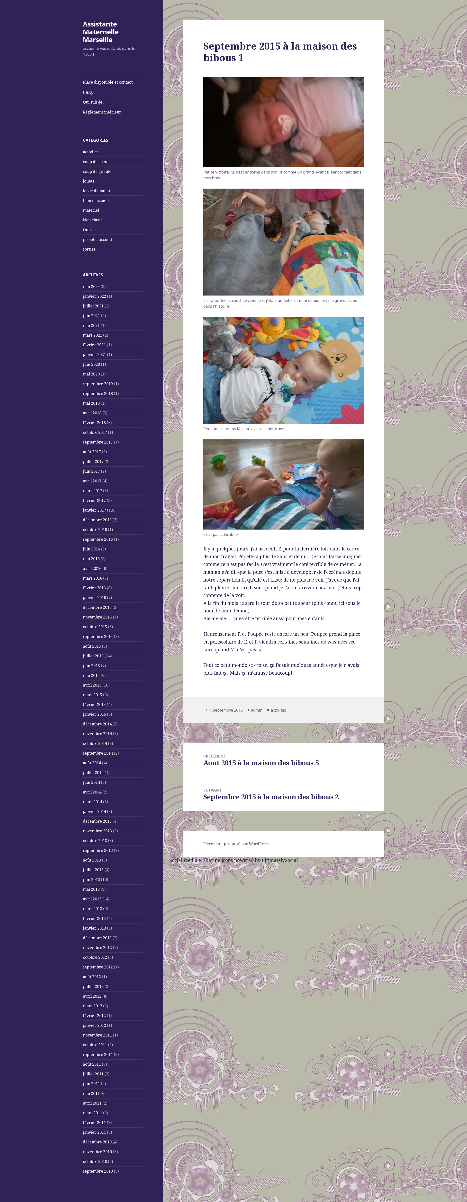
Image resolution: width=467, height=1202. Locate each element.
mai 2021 (91, 325)
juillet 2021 (93, 306)
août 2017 (92, 451)
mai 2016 (91, 558)
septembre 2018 (98, 393)
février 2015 (94, 704)
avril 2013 (92, 899)
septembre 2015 (98, 636)
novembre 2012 (97, 947)
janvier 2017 (94, 510)
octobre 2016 (95, 529)
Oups (87, 229)
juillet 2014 (93, 772)
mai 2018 (91, 403)
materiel (91, 210)
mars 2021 (92, 335)
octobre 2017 (95, 432)
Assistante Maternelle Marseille (101, 31)
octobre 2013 (95, 840)
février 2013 (94, 918)
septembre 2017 (98, 442)
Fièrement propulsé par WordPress (236, 843)
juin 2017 (91, 471)
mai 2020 (91, 374)
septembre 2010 (98, 1171)
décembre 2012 (97, 938)
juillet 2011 (93, 1074)
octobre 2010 (95, 1161)
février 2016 (94, 588)
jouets (88, 181)
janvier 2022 (94, 296)
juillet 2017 (93, 461)
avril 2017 (92, 481)
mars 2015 (92, 694)
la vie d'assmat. (97, 190)
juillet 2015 (93, 656)
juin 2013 (91, 879)
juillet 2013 (93, 869)
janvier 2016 (94, 597)
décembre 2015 (97, 607)
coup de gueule (97, 171)
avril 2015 (92, 685)
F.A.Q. (88, 92)
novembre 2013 (97, 831)
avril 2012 (92, 996)
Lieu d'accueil (96, 200)
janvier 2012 (94, 1025)
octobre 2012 (95, 957)
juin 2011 (91, 1083)
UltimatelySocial (280, 860)
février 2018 (94, 422)
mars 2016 (92, 578)
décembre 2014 (97, 724)
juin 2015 (91, 665)
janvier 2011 (94, 1132)
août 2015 (92, 646)
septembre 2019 (98, 383)
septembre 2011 (98, 1054)
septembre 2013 (98, 850)
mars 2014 (92, 801)
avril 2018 (92, 413)
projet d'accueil (97, 239)
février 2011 (94, 1122)
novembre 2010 (97, 1151)
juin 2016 (91, 549)
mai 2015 (91, 675)
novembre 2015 (97, 617)
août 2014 (92, 763)
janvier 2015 (94, 714)
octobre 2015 (95, 626)
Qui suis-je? (93, 102)
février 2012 (94, 1015)
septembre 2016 (98, 539)
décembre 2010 (97, 1142)
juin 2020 (91, 364)
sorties (89, 249)
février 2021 (94, 345)
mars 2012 (92, 1006)
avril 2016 (92, 568)
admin (256, 710)
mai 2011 (91, 1093)
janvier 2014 (94, 811)
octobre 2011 (95, 1044)
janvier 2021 (94, 354)
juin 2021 (91, 315)
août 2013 (92, 860)
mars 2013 (92, 908)
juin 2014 (91, 782)
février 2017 (94, 500)
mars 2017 (92, 490)
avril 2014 (92, 792)
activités (91, 152)
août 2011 (92, 1064)
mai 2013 (91, 889)
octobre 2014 (95, 743)
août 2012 (92, 976)
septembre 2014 (98, 753)
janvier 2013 (94, 928)
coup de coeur (96, 161)
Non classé (93, 220)
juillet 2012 (93, 986)
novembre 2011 (97, 1035)
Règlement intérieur (102, 112)
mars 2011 (92, 1112)
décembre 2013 (97, 821)
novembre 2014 (97, 733)
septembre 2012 (98, 967)
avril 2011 (92, 1103)
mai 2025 (91, 286)
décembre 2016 (97, 520)
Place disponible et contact (108, 82)
